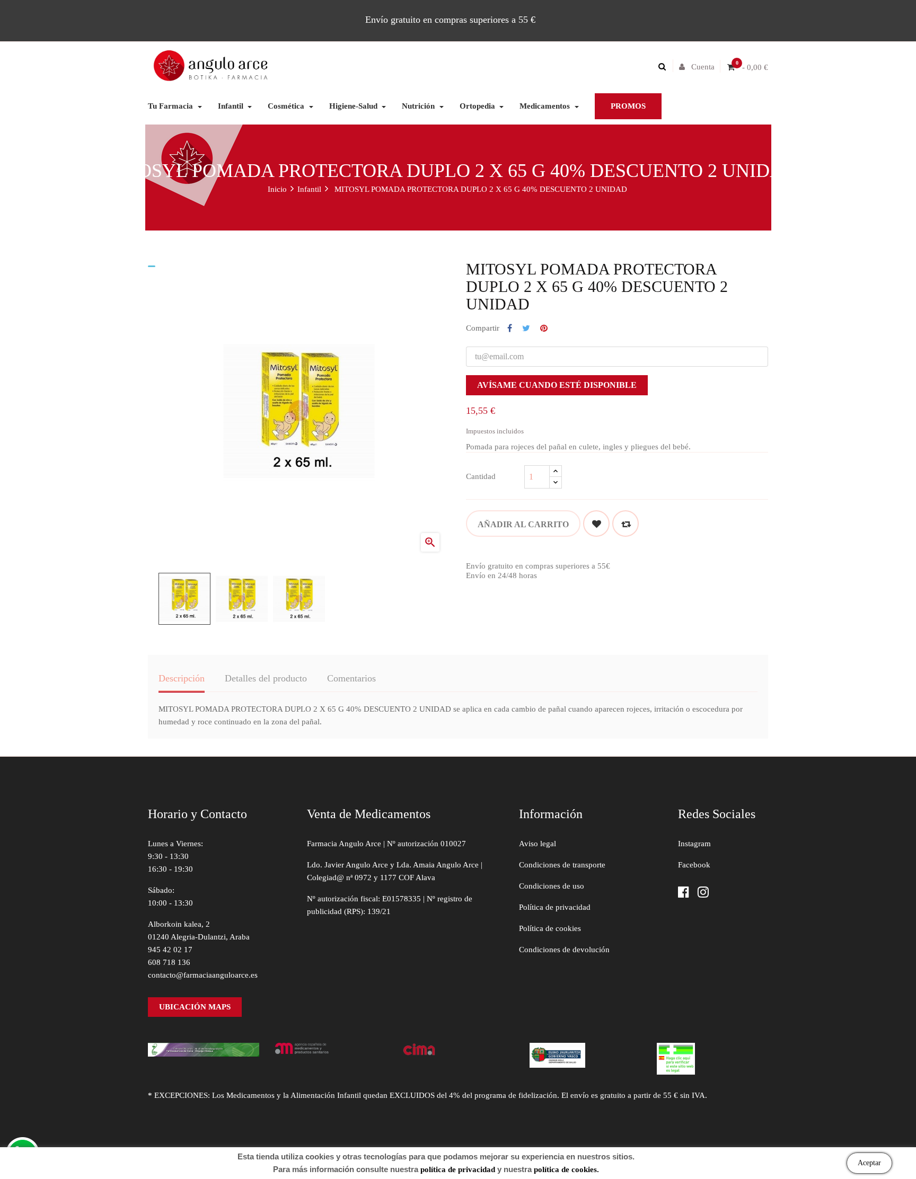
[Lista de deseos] (596, 523)
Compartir (509, 328)
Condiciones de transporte (562, 865)
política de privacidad (457, 1169)
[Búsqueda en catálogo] (664, 67)
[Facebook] (683, 893)
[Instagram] (703, 893)
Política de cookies (550, 928)
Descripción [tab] (181, 678)
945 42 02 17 (170, 949)
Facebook (694, 865)
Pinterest (544, 328)
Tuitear (526, 328)
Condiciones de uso (551, 886)
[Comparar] (625, 523)
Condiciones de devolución (564, 949)
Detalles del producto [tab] (266, 678)
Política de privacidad (555, 907)
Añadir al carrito (523, 524)
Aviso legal (537, 843)
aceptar (869, 1163)
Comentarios (351, 678)
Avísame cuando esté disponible (557, 384)
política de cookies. (566, 1169)
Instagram (694, 843)
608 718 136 (169, 962)
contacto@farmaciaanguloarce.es (203, 975)
